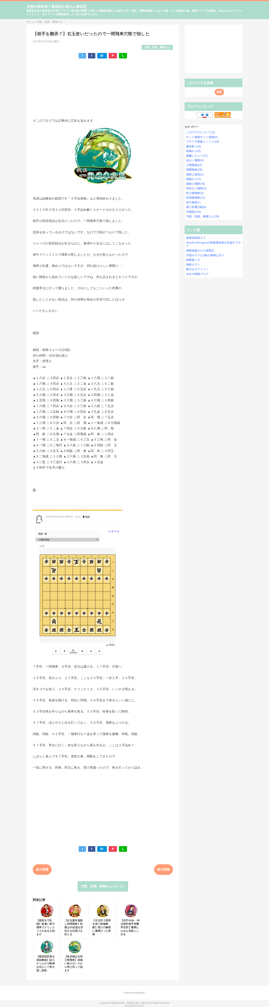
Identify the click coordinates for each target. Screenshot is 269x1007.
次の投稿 (42, 869)
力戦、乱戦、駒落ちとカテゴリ (103, 886)
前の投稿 (163, 869)
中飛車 (193, 211)
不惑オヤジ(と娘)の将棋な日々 (205, 255)
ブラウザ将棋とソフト (202, 141)
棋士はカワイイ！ (197, 269)
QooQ (141, 1005)
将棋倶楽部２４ (196, 237)
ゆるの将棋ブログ (197, 273)
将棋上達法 (195, 174)
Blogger (140, 993)
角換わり (193, 150)
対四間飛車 (195, 197)
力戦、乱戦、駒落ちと (157, 47)
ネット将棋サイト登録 (202, 137)
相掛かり (193, 179)
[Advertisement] (103, 88)
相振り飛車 (195, 183)
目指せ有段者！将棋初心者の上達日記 (57, 6)
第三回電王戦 (196, 207)
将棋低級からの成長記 (200, 250)
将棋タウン (193, 264)
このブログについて (200, 132)
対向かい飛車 (196, 188)
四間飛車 (194, 169)
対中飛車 (193, 202)
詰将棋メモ (193, 259)
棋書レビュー (197, 155)
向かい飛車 (195, 160)
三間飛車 (194, 165)
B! (102, 55)
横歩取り (193, 146)
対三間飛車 (195, 193)
